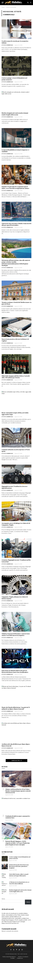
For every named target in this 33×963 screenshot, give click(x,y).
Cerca (3, 898)
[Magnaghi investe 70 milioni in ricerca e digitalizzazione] (16, 474)
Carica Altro (15, 760)
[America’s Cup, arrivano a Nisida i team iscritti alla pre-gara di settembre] (16, 211)
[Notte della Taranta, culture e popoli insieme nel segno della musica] (5, 876)
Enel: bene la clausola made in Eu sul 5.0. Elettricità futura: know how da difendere (15, 671)
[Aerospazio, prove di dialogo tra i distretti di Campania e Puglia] (16, 511)
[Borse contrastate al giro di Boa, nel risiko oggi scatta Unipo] (16, 401)
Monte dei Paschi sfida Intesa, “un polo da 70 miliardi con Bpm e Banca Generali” (16, 708)
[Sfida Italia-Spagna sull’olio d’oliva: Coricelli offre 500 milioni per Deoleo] (16, 364)
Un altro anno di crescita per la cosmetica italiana (14, 913)
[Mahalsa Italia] (13, 2)
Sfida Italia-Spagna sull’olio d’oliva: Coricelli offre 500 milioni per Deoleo (16, 377)
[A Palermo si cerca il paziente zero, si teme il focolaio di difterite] (5, 884)
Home (3, 7)
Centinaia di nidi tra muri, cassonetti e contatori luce (15, 918)
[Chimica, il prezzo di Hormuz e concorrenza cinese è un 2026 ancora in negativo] (16, 622)
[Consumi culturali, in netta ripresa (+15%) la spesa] (16, 437)
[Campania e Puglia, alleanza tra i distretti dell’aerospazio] (16, 585)
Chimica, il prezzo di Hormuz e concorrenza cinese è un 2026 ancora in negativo (16, 634)
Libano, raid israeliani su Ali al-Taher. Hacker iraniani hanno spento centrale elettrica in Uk (18, 790)
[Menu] (3, 2)
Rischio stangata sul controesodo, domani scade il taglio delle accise (15, 114)
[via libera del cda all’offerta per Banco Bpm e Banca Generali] (16, 732)
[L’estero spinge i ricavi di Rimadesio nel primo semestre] (16, 66)
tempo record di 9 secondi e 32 (10, 923)
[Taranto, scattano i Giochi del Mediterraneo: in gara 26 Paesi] (16, 290)
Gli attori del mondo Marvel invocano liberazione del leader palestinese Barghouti (19, 866)
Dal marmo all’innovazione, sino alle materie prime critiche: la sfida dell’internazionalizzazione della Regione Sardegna (16, 262)
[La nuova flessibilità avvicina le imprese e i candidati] (16, 138)
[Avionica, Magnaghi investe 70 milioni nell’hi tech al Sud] (16, 548)
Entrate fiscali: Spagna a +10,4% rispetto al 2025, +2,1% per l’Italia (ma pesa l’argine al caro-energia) (17, 843)
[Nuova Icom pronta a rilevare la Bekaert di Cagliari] (16, 327)
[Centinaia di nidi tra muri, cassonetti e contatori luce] (16, 806)
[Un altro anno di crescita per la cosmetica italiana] (16, 29)
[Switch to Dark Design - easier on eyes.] (30, 2)
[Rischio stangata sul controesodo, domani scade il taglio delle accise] (16, 101)
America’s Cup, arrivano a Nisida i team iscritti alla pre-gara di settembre (16, 224)
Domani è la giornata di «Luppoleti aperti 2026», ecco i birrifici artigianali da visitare (15, 187)
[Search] (28, 2)
